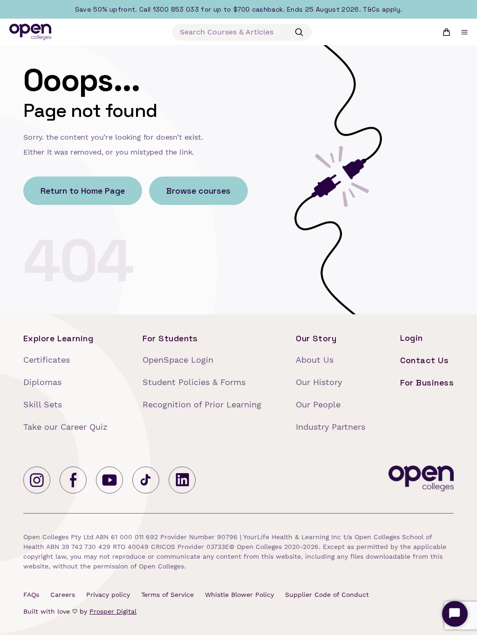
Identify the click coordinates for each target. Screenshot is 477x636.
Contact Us (424, 360)
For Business (427, 382)
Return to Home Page (83, 191)
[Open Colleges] (421, 480)
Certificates (46, 360)
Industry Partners (330, 427)
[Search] (299, 32)
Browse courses (198, 191)
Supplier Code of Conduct (327, 594)
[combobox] (242, 32)
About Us (315, 360)
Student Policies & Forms (194, 382)
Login (411, 337)
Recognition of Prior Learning (202, 404)
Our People (318, 404)
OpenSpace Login (178, 360)
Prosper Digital (112, 611)
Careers (62, 594)
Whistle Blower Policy (239, 594)
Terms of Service (167, 594)
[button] (464, 32)
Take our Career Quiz (65, 427)
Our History (319, 382)
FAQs (31, 594)
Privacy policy (108, 594)
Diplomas (42, 382)
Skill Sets (42, 404)
